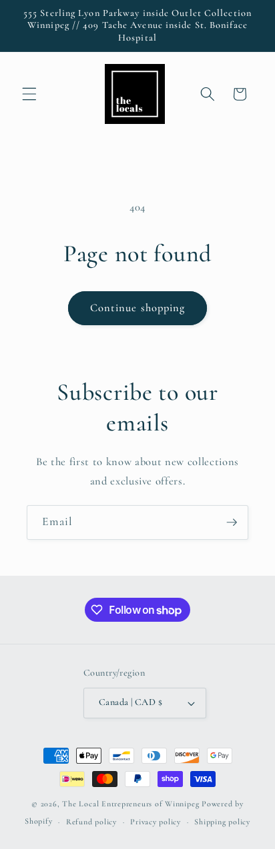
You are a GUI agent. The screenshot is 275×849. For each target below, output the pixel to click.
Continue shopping (138, 308)
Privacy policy (155, 821)
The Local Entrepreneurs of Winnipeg (130, 803)
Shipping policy (222, 821)
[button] (29, 94)
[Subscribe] (232, 522)
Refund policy (91, 821)
